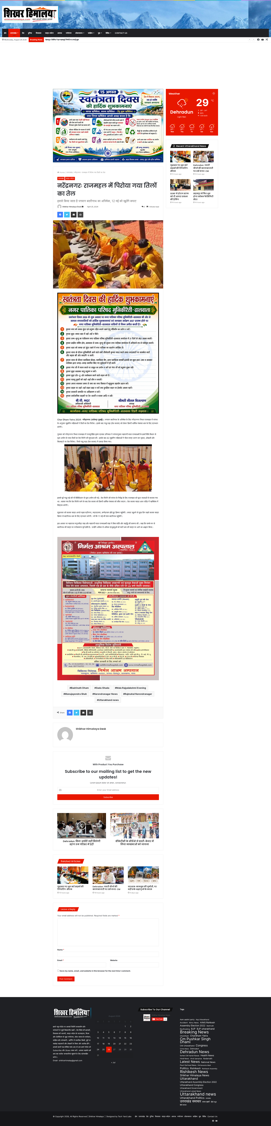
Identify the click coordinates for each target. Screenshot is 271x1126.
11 (103, 1038)
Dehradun (194, 1049)
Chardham (184, 1036)
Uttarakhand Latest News (190, 1091)
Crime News (184, 1049)
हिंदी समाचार (183, 1105)
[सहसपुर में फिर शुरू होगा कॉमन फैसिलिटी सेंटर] (203, 185)
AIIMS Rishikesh (207, 1022)
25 (103, 1049)
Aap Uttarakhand (202, 1019)
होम (5, 33)
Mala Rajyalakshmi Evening (131, 687)
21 (120, 1044)
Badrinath (210, 1026)
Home (62, 172)
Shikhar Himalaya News (194, 1075)
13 (114, 1038)
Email (60, 960)
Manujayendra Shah (76, 694)
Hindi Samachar (196, 1059)
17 (98, 1044)
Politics (184, 1068)
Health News (207, 1055)
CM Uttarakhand (187, 1046)
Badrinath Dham (80, 687)
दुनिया (30, 33)
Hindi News (184, 1059)
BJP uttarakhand (206, 1028)
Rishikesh (195, 1068)
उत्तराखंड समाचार (190, 1101)
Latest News (190, 1061)
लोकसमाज (78, 33)
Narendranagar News (106, 694)
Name (60, 950)
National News (208, 1062)
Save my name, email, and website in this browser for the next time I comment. (95, 971)
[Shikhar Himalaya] (30, 14)
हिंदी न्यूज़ (214, 1102)
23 (131, 1044)
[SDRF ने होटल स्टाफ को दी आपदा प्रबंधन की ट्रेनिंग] (180, 185)
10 (98, 1038)
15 (125, 1038)
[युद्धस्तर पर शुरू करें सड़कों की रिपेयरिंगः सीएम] (72, 875)
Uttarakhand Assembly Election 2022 (198, 1082)
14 (120, 1038)
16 (131, 1038)
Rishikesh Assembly (209, 1069)
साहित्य (90, 33)
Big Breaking (185, 1029)
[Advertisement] (135, 65)
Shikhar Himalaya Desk (71, 207)
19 (109, 1044)
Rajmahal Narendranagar (138, 694)
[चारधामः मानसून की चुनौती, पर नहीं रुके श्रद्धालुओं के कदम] (143, 875)
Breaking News (194, 1031)
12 (109, 1038)
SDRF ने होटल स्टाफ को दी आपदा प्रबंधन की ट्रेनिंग (179, 196)
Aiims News (194, 1023)
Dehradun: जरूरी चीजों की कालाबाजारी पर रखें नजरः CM (106, 888)
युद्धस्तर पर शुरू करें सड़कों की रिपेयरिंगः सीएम (70, 888)
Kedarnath (207, 1058)
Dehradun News (194, 1051)
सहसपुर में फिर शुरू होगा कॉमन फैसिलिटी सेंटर (203, 196)
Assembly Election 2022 (192, 1025)
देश (23, 33)
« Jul (113, 1062)
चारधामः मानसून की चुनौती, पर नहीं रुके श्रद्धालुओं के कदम (142, 888)
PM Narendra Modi (204, 1065)
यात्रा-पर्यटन (49, 33)
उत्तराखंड (13, 33)
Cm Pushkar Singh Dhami (195, 1040)
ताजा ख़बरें (206, 1101)
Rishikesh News (194, 1071)
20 (114, 1044)
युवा (99, 33)
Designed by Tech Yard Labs (118, 1116)
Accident (184, 1022)
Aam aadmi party (187, 1019)
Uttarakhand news (108, 700)
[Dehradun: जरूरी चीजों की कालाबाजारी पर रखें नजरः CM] (108, 875)
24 (98, 1049)
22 (125, 1044)
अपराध (59, 33)
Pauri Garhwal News (188, 1065)
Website (113, 960)
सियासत (38, 33)
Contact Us (121, 33)
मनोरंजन (68, 33)
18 (103, 1044)
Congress (202, 1045)
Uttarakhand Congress (191, 1085)
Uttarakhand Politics (192, 1097)
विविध (107, 33)
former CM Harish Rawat (189, 1056)
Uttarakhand (189, 1078)
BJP (193, 1028)
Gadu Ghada (102, 687)
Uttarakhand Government (191, 1088)
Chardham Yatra (199, 1035)
